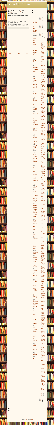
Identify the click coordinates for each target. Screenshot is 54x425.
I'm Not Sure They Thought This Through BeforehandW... (43, 379)
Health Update (34, 164)
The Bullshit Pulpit (35, 97)
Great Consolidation (35, 124)
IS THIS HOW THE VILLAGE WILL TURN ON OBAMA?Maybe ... (43, 275)
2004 (41, 402)
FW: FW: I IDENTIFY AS (35, 196)
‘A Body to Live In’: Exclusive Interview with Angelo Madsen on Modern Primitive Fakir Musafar (35, 86)
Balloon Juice (34, 57)
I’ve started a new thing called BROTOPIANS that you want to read (35, 329)
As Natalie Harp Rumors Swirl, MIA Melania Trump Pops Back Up (35, 235)
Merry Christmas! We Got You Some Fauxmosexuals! (35, 346)
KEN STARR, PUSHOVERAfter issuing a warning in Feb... (43, 196)
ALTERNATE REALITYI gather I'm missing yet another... (42, 250)
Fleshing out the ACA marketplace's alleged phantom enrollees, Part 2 (35, 350)
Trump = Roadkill (35, 90)
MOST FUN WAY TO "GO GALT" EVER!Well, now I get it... (43, 108)
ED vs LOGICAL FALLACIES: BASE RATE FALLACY (35, 122)
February (42, 395)
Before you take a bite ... (35, 315)
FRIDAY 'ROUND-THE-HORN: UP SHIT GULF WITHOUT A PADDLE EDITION (35, 30)
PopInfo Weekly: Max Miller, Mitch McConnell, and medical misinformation (35, 241)
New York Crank (35, 198)
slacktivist (34, 293)
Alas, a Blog (34, 25)
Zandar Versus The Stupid (35, 358)
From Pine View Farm (35, 117)
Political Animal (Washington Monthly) (35, 229)
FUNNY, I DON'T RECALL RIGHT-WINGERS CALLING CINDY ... (43, 297)
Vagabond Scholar (35, 323)
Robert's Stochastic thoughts (35, 278)
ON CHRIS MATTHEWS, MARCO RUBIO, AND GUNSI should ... (43, 155)
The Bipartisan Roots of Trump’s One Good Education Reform (35, 231)
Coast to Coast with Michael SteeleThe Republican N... (43, 360)
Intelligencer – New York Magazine (35, 146)
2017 (41, 27)
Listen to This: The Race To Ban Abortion (35, 311)
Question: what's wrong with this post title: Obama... (43, 382)
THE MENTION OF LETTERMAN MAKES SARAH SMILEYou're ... (43, 280)
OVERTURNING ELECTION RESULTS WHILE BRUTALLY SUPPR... (43, 104)
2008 (41, 398)
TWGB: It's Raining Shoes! (35, 307)
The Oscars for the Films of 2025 (35, 324)
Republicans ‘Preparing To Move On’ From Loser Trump (35, 298)
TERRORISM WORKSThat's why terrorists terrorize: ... (43, 328)
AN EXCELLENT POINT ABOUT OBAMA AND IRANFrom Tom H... (43, 189)
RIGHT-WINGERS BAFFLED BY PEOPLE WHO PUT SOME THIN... (43, 284)
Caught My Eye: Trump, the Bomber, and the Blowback (35, 259)
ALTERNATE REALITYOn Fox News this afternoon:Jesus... (43, 138)
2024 (41, 19)
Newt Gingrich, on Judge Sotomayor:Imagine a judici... (43, 355)
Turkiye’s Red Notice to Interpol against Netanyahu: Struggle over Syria (35, 142)
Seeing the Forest (35, 284)
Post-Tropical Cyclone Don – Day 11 (35, 336)
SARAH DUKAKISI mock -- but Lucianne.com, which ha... (43, 119)
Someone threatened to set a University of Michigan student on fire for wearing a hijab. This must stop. (35, 303)
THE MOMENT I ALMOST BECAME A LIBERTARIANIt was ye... (43, 88)
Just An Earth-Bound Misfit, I (34, 154)
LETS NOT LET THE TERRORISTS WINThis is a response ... (43, 389)
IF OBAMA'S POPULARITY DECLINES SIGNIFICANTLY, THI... (43, 73)
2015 (41, 29)
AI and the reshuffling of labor (35, 75)
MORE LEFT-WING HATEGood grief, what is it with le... (43, 271)
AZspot (33, 54)
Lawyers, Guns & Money (35, 167)
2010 (41, 35)
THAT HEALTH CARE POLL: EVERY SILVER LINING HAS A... (43, 175)
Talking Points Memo (34, 310)
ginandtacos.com (35, 120)
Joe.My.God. (34, 147)
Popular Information (35, 238)
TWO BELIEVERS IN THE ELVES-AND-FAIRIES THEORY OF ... (43, 318)
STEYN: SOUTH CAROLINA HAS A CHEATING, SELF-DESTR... (43, 84)
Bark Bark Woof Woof (35, 61)
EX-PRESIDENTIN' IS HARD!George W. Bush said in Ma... (43, 204)
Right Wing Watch (35, 275)
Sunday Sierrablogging (35, 134)
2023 (41, 20)
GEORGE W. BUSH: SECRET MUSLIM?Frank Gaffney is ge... (43, 325)
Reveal (33, 264)
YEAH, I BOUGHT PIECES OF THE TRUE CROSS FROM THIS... (43, 77)
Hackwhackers (34, 127)
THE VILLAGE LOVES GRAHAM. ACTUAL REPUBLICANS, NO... (43, 68)
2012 (41, 33)
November (42, 38)
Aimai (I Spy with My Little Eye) (35, 20)
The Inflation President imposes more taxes (35, 168)
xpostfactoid (34, 348)
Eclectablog (34, 103)
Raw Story (34, 251)
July (41, 43)
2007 (41, 399)
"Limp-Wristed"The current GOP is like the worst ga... (43, 385)
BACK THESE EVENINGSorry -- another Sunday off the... (43, 80)
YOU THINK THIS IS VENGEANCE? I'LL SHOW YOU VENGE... (43, 64)
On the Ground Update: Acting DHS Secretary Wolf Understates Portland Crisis (35, 223)
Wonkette (34, 338)
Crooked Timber (35, 74)
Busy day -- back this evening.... (43, 269)
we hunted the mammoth (34, 327)
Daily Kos (34, 83)
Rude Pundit (34, 280)
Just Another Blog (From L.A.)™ (35, 159)
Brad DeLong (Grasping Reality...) (35, 67)
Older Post (27, 53)
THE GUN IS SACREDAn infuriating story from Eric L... (43, 185)
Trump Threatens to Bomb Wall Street (35, 156)
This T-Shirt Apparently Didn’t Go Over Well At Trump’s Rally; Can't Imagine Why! (35, 80)
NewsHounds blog (35, 205)
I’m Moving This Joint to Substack (35, 249)
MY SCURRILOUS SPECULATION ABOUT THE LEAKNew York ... (43, 208)
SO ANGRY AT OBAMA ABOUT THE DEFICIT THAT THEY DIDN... (43, 162)
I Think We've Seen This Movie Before (35, 125)
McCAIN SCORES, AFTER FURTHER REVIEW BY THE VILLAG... (43, 151)
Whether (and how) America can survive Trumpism (35, 40)
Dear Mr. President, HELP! (35, 100)
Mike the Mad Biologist (34, 183)
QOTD (33, 118)
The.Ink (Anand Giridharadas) (35, 317)
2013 (41, 32)
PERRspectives (34, 220)
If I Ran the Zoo (35, 133)
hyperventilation (20, 11)
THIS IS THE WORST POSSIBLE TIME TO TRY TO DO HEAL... (43, 200)
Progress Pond (34, 248)
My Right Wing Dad (35, 194)
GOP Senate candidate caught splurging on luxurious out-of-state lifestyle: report (35, 253)
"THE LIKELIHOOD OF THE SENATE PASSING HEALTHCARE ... (43, 228)
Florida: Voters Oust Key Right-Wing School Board (35, 94)
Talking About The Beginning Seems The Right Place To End (35, 207)
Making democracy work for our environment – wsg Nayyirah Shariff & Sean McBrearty (35, 105)
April (41, 393)
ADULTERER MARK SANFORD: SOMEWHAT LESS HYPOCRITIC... (43, 127)
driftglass (34, 99)
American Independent (34, 43)
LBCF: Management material (35, 294)
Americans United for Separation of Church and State (35, 50)
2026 (41, 17)
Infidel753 (34, 136)
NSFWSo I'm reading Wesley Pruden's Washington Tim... (43, 223)
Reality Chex (34, 261)
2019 (41, 25)
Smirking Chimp (35, 296)
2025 (41, 18)
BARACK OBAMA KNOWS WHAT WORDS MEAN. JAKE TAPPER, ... (43, 216)
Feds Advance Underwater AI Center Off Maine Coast (35, 149)
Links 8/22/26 (34, 184)
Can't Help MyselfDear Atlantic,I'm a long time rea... (43, 368)
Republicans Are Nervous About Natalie (35, 172)
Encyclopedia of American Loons (35, 109)
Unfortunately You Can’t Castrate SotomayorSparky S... (43, 376)
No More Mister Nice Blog (19, 4)
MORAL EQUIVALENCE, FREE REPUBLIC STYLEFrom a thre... (43, 310)
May (41, 392)
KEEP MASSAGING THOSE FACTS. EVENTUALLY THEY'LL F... (43, 305)
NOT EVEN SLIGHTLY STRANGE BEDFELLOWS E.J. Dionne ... (43, 258)
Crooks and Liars (35, 77)
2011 (41, 34)
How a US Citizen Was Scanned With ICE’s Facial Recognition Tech (35, 266)
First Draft (34, 112)
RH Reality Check (35, 269)
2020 (41, 24)
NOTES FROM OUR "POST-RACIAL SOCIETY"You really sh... (43, 182)
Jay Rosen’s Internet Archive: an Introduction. (35, 245)
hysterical (16, 11)
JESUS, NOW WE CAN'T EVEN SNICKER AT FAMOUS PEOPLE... (43, 111)
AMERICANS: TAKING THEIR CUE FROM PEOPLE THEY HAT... (43, 212)
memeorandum (34, 176)
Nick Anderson (34, 55)
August (42, 42)
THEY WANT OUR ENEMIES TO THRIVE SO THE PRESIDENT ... (43, 266)
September (42, 41)
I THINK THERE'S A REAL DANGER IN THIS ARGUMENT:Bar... (43, 365)
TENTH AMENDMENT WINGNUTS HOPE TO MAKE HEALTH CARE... (43, 59)
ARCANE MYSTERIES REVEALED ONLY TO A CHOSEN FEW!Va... (43, 47)
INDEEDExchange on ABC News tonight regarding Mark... (43, 123)
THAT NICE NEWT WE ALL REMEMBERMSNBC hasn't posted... (43, 336)
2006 (41, 400)
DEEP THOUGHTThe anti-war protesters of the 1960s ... (43, 288)
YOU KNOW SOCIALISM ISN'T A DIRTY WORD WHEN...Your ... (43, 372)
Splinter (34, 300)
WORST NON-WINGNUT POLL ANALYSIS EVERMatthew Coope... (43, 143)
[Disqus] (18, 41)
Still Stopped (34, 152)
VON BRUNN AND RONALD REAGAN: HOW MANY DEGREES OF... (43, 301)
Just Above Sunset (35, 151)
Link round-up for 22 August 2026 (35, 137)
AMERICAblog (34, 38)
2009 (41, 36)
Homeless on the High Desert (35, 131)
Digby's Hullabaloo (35, 96)
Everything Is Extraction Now (34, 286)
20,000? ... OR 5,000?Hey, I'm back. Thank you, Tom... (43, 351)
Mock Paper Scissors (35, 186)
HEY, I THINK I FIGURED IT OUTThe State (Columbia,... (43, 158)
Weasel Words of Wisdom (35, 332)
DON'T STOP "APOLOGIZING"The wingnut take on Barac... (43, 339)
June (41, 44)
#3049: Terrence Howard (34, 110)
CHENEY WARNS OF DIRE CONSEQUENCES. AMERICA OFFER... (43, 55)
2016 (41, 28)
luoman (26, 419)
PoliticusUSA (34, 233)
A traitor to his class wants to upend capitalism (35, 319)
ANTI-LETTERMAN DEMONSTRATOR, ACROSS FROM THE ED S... (43, 233)
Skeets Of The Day (35, 128)
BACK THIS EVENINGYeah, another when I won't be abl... (43, 178)
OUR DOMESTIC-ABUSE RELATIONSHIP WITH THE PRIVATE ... (43, 115)
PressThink (34, 244)
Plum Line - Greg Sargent (35, 226)
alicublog (34, 28)
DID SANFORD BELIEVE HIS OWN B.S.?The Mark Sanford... (43, 135)
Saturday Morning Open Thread (35, 58)
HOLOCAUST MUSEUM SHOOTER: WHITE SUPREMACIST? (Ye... (43, 314)
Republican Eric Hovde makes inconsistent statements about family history (35, 44)
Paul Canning (34, 216)
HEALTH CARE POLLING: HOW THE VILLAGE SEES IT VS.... (43, 171)
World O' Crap (34, 344)
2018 (41, 26)
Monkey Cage (34, 190)
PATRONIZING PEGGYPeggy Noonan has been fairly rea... (43, 95)
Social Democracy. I (35, 355)
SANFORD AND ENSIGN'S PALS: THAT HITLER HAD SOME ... (43, 92)
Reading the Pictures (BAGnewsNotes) (35, 257)
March (42, 394)
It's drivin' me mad (35, 52)
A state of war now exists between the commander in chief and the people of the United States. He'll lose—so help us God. (35, 213)
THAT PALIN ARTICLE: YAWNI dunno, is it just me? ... (43, 51)
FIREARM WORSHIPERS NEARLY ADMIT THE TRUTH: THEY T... (43, 348)
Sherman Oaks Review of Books (35, 288)
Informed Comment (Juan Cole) (35, 140)
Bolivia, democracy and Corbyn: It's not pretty (35, 218)
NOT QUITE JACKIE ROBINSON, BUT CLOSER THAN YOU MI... (43, 99)
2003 (41, 403)
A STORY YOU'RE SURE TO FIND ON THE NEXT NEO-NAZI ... (43, 192)
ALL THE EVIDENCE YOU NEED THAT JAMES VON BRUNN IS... (43, 292)
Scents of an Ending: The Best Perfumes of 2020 (35, 290)
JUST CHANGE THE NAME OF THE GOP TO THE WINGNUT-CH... (43, 166)
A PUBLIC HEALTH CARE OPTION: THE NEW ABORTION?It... (43, 262)
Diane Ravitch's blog (35, 92)
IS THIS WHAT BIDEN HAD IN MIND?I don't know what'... (43, 219)
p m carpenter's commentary (35, 210)
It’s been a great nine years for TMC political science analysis (35, 192)
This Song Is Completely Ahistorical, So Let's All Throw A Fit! (35, 160)
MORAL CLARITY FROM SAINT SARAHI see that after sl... (43, 343)
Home (19, 53)
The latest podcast (35, 64)
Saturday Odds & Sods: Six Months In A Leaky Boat (35, 114)
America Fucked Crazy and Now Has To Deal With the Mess (35, 282)
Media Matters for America (35, 174)
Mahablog (34, 170)
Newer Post (10, 53)
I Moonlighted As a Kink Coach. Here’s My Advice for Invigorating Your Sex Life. (35, 272)
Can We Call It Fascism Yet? (35, 26)
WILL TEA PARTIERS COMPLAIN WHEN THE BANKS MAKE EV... (43, 242)
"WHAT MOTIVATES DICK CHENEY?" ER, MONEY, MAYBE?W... (43, 132)
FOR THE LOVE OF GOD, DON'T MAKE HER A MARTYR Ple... (43, 322)
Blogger (32, 419)
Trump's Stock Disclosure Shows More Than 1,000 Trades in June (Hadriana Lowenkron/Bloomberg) (35, 179)
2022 (41, 21)
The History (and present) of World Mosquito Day (34, 71)
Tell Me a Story (34, 313)
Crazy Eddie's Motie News (35, 69)
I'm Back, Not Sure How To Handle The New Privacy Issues (35, 22)
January (42, 396)
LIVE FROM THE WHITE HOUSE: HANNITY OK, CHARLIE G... (43, 237)
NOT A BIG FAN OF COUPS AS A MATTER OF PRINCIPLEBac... (43, 332)
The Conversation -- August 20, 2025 (35, 262)
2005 (41, 401)
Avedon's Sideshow (35, 51)
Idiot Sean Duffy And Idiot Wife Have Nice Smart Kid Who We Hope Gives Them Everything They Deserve (35, 341)
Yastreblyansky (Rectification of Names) (35, 354)
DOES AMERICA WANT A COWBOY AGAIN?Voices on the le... (43, 246)
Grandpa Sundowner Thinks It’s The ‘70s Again (35, 188)
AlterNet (34, 33)
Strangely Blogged (35, 306)
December (42, 37)
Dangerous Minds (35, 84)
